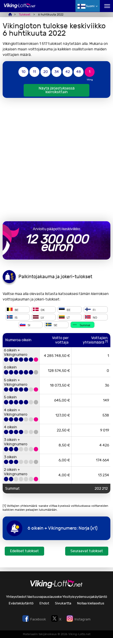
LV (42, 317)
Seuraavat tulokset (86, 551)
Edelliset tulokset (24, 551)
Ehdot (44, 603)
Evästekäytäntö (21, 603)
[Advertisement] (56, 159)
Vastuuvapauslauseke (44, 597)
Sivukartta (63, 603)
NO (94, 317)
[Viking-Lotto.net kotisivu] (20, 8)
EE (68, 310)
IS (15, 317)
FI (93, 310)
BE (16, 310)
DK (42, 310)
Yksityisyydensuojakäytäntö (84, 597)
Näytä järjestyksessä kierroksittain (57, 90)
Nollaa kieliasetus (90, 603)
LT (68, 317)
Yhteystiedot (16, 597)
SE (55, 325)
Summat (84, 325)
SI (28, 325)
